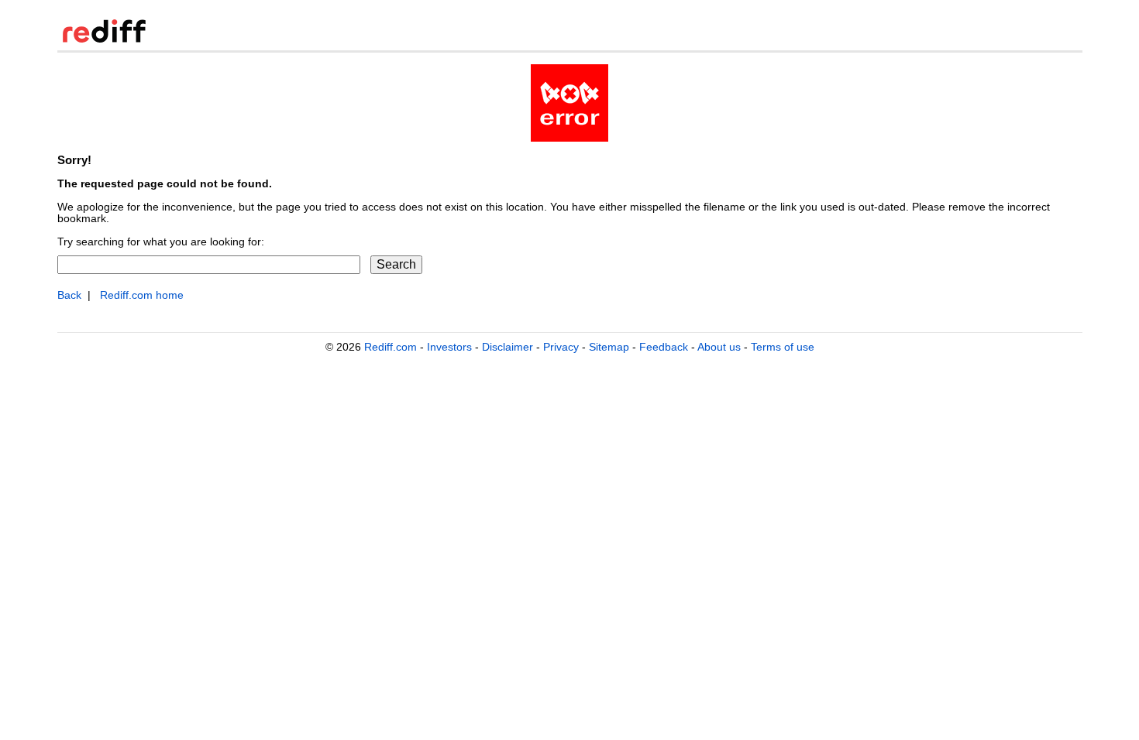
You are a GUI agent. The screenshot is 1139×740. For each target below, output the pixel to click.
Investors (449, 347)
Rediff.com (390, 347)
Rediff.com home (142, 295)
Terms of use (782, 347)
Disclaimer (507, 347)
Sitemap (609, 347)
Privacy (561, 347)
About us (719, 347)
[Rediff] (103, 39)
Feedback (663, 347)
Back (69, 295)
